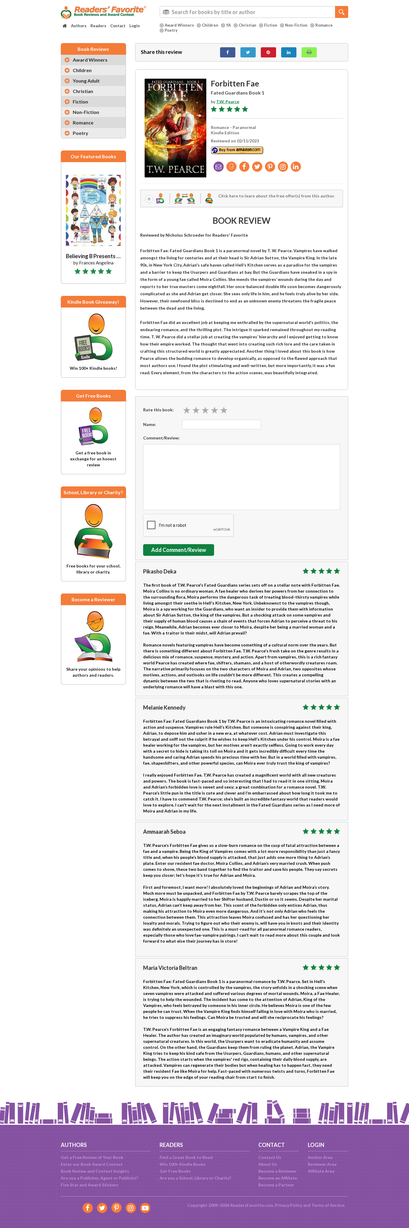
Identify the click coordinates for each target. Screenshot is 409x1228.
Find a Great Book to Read (186, 1157)
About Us (267, 1164)
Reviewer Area (322, 1164)
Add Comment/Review (178, 550)
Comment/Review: (161, 437)
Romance (324, 25)
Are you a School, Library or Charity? (195, 1177)
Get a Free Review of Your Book (92, 1157)
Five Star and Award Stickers (89, 1184)
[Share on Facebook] (227, 52)
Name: (149, 424)
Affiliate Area (321, 1171)
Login (134, 25)
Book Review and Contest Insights (95, 1171)
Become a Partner (276, 1184)
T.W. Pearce (227, 101)
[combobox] (254, 12)
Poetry (171, 30)
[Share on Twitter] (248, 52)
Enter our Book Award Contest (92, 1164)
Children (210, 25)
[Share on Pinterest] (268, 52)
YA (228, 25)
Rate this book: (158, 409)
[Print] (309, 52)
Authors (79, 25)
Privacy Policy (288, 1205)
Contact (117, 25)
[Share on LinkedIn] (288, 52)
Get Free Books (175, 1171)
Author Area (320, 1157)
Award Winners (179, 25)
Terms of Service (327, 1205)
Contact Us (269, 1157)
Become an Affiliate (277, 1177)
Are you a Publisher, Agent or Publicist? (99, 1177)
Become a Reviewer (277, 1171)
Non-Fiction (296, 25)
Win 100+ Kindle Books (183, 1164)
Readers (98, 25)
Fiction (270, 25)
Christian (247, 25)
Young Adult (86, 80)
